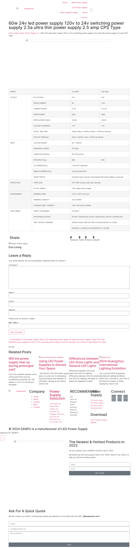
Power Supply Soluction (57, 394)
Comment (13, 265)
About (84, 12)
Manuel (93, 422)
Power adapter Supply (69, 12)
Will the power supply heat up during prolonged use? (21, 364)
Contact (84, 17)
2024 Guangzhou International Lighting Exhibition (112, 364)
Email (11, 301)
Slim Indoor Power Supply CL (27, 33)
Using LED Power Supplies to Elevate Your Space (52, 364)
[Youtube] (119, 398)
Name (12, 292)
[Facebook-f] (113, 398)
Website (12, 310)
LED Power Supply (79, 7)
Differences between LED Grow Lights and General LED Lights (84, 362)
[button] (91, 10)
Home (64, 2)
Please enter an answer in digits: (22, 318)
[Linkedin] (125, 398)
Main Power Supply (79, 2)
